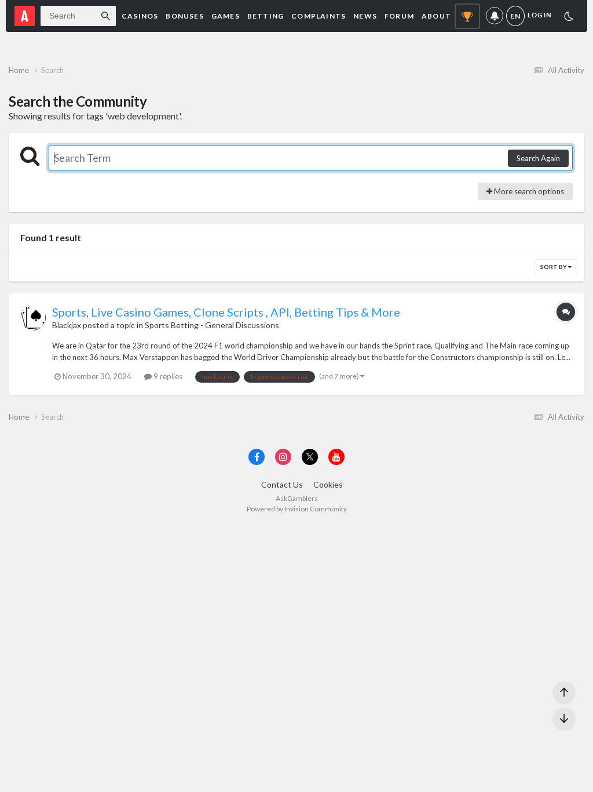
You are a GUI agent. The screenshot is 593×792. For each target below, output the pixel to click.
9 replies (167, 376)
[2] (569, 17)
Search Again (538, 158)
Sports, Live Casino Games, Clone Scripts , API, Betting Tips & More (226, 312)
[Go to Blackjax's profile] (33, 317)
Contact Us (282, 484)
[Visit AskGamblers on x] (310, 457)
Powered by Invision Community (297, 508)
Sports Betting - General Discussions (212, 325)
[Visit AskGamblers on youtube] (336, 457)
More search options (528, 191)
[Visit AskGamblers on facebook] (256, 457)
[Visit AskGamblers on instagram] (283, 457)
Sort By (554, 266)
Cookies (328, 484)
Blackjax (66, 325)
